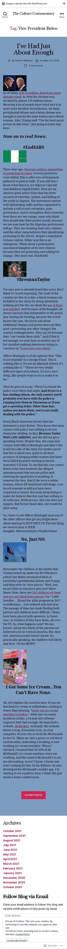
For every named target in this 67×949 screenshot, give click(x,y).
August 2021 (11, 840)
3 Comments (36, 65)
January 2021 (12, 873)
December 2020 (14, 877)
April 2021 (10, 859)
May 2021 (9, 854)
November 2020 (14, 882)
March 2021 (11, 863)
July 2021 (9, 845)
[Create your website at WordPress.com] (33, 3)
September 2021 (14, 835)
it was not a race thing (35, 348)
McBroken (22, 726)
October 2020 (12, 887)
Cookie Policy (23, 934)
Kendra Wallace (23, 60)
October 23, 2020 (49, 60)
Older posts (33, 795)
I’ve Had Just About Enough (33, 49)
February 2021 (13, 868)
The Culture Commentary (34, 13)
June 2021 (10, 849)
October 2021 (12, 831)
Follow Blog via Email (25, 896)
